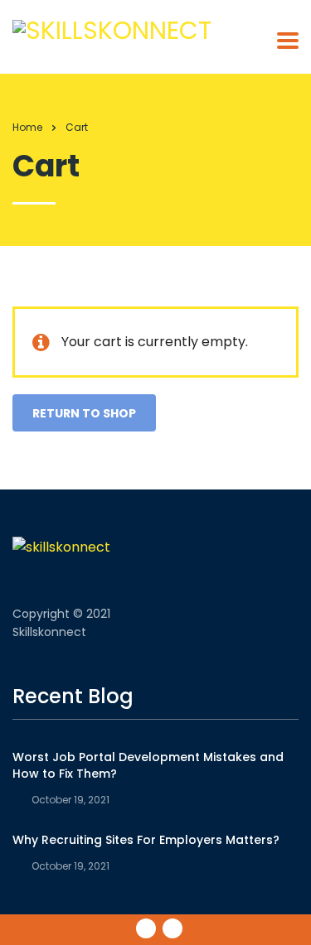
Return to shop (84, 413)
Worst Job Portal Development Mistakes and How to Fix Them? (148, 765)
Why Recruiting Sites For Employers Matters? (145, 840)
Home (27, 127)
